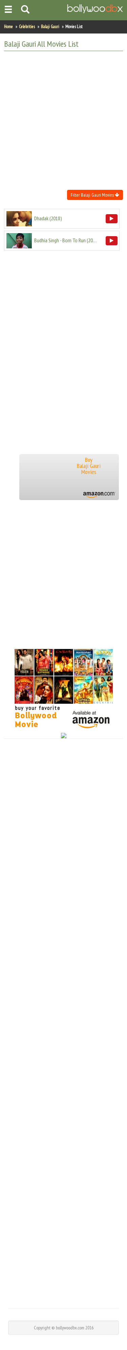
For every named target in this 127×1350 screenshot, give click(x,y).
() (48, 218)
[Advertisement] (63, 119)
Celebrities (27, 26)
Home (8, 26)
